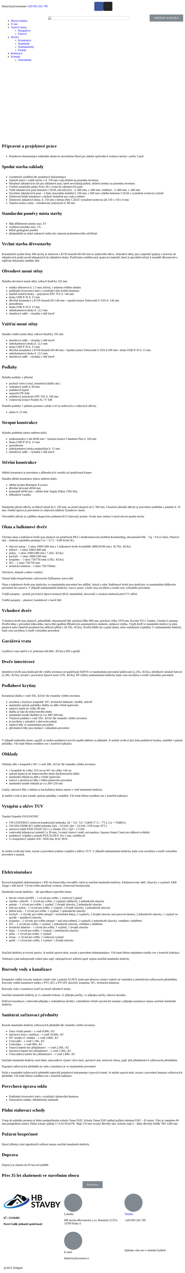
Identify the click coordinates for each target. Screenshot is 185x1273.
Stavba (15, 37)
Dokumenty (25, 59)
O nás (14, 24)
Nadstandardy (26, 46)
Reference (16, 53)
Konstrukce (24, 40)
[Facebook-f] (98, 6)
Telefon (128, 1214)
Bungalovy (24, 30)
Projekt (22, 50)
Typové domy (19, 27)
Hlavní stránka (19, 20)
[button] (166, 18)
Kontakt (15, 56)
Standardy (24, 43)
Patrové (22, 33)
